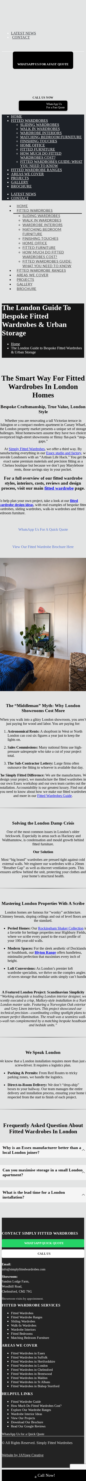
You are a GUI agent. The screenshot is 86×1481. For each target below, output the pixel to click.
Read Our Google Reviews (28, 1426)
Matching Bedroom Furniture (51, 137)
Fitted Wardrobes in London (29, 1365)
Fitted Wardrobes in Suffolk (29, 1357)
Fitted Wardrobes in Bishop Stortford (35, 1386)
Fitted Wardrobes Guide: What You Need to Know (51, 164)
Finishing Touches (38, 141)
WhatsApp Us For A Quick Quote (43, 529)
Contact (21, 37)
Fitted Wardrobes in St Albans (30, 1382)
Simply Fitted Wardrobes (27, 449)
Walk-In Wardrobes (23, 1325)
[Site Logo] (40, 25)
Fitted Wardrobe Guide (26, 1401)
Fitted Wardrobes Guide (54, 796)
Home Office (32, 145)
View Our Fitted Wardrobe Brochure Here (43, 547)
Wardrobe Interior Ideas (26, 1414)
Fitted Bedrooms (22, 1333)
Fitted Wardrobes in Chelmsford (32, 1369)
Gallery (19, 182)
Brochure (21, 186)
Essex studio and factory (63, 453)
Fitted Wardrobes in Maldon (29, 1378)
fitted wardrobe (59, 488)
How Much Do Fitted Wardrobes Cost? (40, 155)
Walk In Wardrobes (40, 129)
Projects (20, 178)
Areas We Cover (27, 174)
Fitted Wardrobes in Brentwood (31, 1374)
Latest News (23, 33)
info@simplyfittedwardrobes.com (23, 1269)
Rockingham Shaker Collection (60, 928)
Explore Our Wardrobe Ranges (31, 1410)
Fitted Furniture (37, 149)
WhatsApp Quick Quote (44, 1243)
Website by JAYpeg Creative (23, 1455)
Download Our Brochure (27, 1422)
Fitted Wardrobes (29, 121)
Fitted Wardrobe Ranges (36, 170)
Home (16, 116)
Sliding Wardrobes (39, 125)
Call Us (44, 1253)
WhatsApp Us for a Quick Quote (23, 1434)
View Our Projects (23, 1418)
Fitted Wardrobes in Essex (28, 1353)
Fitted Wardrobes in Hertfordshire (33, 1361)
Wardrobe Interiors (41, 133)
